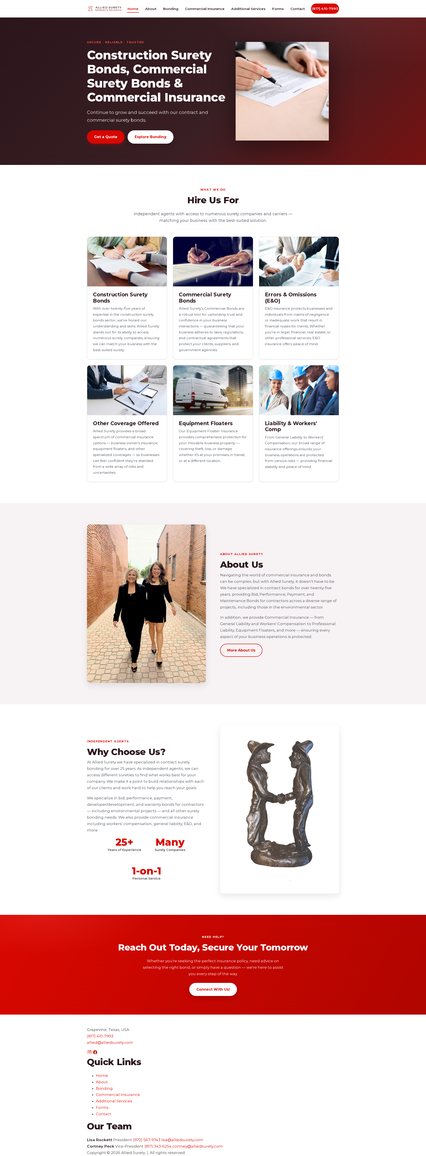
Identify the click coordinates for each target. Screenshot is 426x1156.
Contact (297, 9)
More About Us (241, 650)
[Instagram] (90, 1053)
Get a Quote (105, 137)
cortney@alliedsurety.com (197, 1146)
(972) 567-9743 (146, 1140)
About (150, 9)
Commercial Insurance (205, 9)
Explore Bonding (150, 137)
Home (133, 9)
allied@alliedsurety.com (110, 1042)
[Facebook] (95, 1053)
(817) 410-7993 (325, 8)
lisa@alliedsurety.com (182, 1140)
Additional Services (248, 9)
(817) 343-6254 (158, 1146)
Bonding (170, 9)
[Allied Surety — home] (105, 8)
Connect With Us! (213, 989)
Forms (278, 9)
